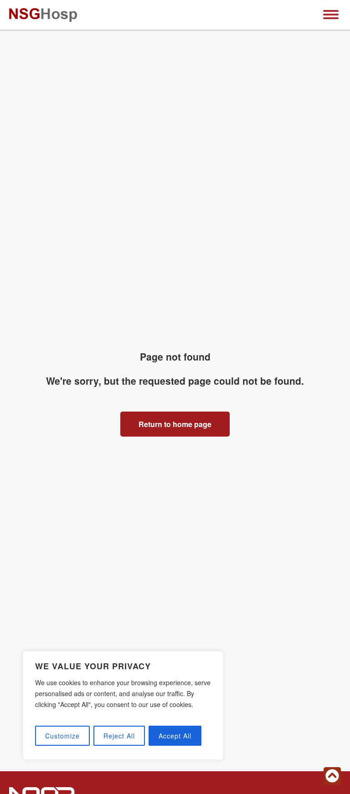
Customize (62, 735)
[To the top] (332, 776)
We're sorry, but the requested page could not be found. (175, 380)
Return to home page (175, 424)
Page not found (175, 356)
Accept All (175, 735)
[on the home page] (43, 15)
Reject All (119, 735)
